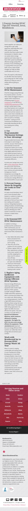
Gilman (20, 398)
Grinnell (7, 402)
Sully (20, 421)
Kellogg (20, 402)
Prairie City (20, 417)
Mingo (20, 410)
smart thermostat (13, 164)
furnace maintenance (11, 101)
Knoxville (7, 406)
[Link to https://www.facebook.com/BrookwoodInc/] (4, 451)
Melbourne (8, 410)
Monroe (20, 413)
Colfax (8, 398)
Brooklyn (20, 395)
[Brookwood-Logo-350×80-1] (14, 8)
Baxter (8, 395)
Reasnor (7, 421)
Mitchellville (7, 413)
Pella (7, 417)
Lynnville (20, 406)
